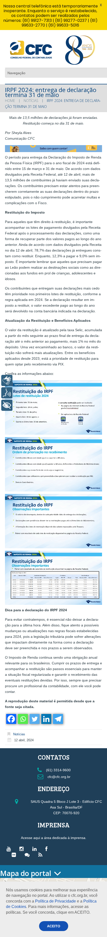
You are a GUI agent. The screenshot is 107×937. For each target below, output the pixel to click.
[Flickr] (15, 855)
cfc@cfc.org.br (58, 777)
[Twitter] (34, 719)
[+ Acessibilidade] (6, 405)
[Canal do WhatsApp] (28, 855)
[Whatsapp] (22, 719)
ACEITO (53, 926)
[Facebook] (10, 719)
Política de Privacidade (55, 901)
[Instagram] (23, 849)
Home (10, 100)
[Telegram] (57, 719)
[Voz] (6, 392)
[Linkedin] (46, 719)
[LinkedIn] (36, 849)
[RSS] (42, 855)
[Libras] (6, 380)
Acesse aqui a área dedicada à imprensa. (53, 838)
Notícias (31, 100)
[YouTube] (10, 849)
